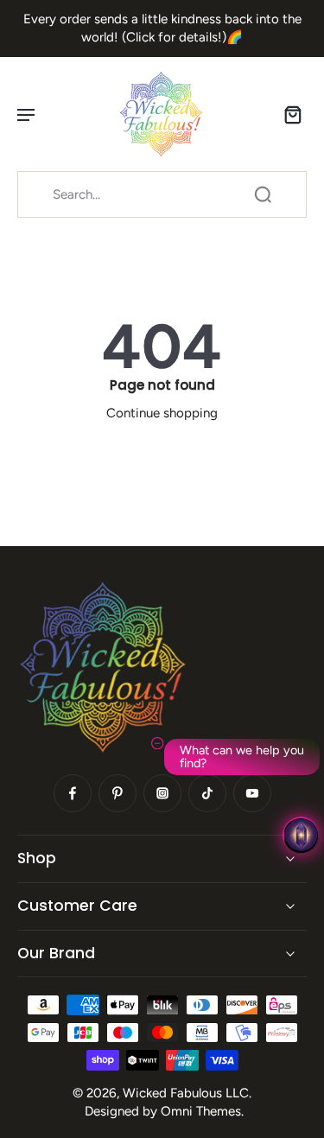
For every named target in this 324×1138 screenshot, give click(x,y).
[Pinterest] (117, 793)
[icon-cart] (288, 114)
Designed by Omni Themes (163, 1111)
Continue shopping (162, 413)
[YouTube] (252, 793)
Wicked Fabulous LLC (186, 1093)
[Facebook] (73, 793)
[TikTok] (207, 793)
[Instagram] (162, 793)
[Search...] (263, 194)
